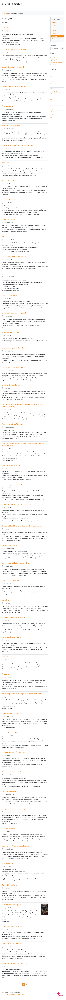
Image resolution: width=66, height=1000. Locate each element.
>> (62, 48)
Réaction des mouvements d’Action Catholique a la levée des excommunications (23, 444)
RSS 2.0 (21, 994)
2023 (51, 76)
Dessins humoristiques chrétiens (13, 367)
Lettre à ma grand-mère (10, 580)
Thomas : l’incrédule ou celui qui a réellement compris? (22, 526)
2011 (51, 104)
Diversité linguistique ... (10, 545)
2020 (51, 84)
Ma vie (54, 30)
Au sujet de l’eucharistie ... (11, 637)
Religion (54, 36)
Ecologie (54, 22)
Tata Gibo (5, 162)
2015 (51, 94)
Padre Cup (5, 28)
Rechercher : (53, 45)
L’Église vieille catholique (11, 385)
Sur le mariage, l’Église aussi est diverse (16, 563)
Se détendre (55, 39)
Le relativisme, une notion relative (14, 348)
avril (55, 91)
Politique (54, 33)
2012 (51, 101)
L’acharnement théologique (11, 904)
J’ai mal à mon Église (9, 885)
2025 (51, 73)
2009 (51, 109)
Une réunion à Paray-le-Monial (13, 67)
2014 (51, 96)
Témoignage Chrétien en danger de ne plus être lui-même (22, 693)
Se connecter (12, 994)
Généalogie (55, 25)
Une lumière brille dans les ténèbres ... (15, 86)
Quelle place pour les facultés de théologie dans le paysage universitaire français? (22, 405)
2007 (51, 114)
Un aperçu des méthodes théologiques (15, 809)
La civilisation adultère (10, 295)
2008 (51, 112)
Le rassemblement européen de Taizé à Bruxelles (19, 504)
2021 (51, 81)
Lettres (54, 28)
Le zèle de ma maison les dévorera (14, 49)
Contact (54, 64)
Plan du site (5, 994)
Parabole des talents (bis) (11, 465)
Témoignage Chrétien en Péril (12, 772)
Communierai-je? (8, 828)
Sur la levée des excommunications (14, 256)
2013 (51, 99)
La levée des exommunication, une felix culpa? (18, 145)
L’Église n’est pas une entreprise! (14, 313)
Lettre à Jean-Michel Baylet (12, 943)
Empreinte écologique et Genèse (13, 617)
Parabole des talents (9, 791)
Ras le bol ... (6, 656)
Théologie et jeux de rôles (11, 332)
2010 (51, 107)
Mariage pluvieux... (9, 863)
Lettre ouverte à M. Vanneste (12, 424)
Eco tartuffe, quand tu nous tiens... (14, 485)
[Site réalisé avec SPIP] (60, 994)
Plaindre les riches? (9, 219)
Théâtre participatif (9, 180)
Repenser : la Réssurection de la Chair (15, 846)
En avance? (6, 674)
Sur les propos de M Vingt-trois (13, 752)
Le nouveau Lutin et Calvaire (12, 926)
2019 (51, 86)
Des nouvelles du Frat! (10, 200)
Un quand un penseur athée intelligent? (16, 963)
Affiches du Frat (7, 237)
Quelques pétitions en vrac (11, 274)
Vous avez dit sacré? (9, 106)
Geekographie (56, 57)
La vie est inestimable (9, 733)
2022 (51, 78)
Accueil (5, 13)
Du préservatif (7, 600)
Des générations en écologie (12, 713)
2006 (51, 117)
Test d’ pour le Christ (11, 125)
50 (26, 984)
